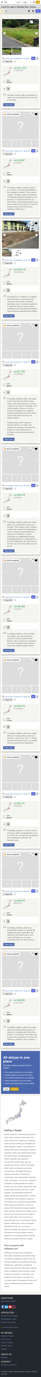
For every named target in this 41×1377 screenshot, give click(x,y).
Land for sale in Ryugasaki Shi (14, 260)
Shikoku (3, 1345)
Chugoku (10, 1342)
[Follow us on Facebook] (2, 1308)
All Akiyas (4, 1357)
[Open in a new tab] (15, 61)
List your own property (9, 1327)
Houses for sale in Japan (9, 1315)
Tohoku (11, 1336)
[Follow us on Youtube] (10, 1308)
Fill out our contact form (9, 1365)
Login (6, 1089)
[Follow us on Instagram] (13, 1308)
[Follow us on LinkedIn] (6, 1308)
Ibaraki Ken (27, 58)
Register (14, 1089)
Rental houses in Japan (9, 1319)
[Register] (38, 2)
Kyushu (10, 1345)
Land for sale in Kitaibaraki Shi (14, 58)
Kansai (3, 1342)
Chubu (8, 1339)
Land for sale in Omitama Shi (13, 151)
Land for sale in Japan (8, 1322)
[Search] (38, 11)
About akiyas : (8, 1301)
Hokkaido (4, 1336)
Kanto (3, 1339)
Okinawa (4, 1349)
